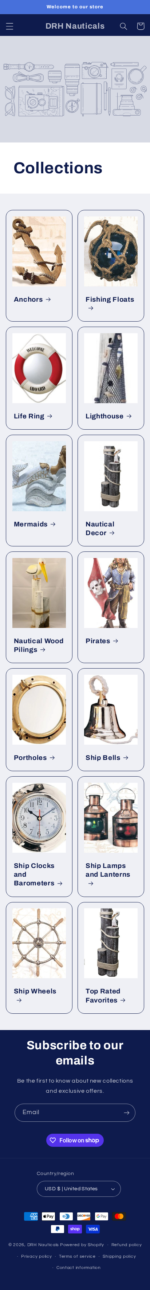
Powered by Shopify (82, 1245)
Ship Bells (103, 757)
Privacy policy (36, 1256)
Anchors (28, 299)
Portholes (30, 757)
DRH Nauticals (43, 1245)
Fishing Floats (110, 299)
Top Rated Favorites (103, 996)
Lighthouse (105, 416)
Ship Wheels (35, 991)
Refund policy (126, 1245)
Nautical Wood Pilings (39, 645)
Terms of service (77, 1256)
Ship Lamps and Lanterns (108, 870)
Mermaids (31, 524)
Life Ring (29, 416)
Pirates (98, 641)
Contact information (78, 1268)
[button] (9, 26)
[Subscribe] (126, 1112)
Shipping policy (119, 1256)
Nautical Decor (100, 529)
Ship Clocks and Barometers (34, 874)
